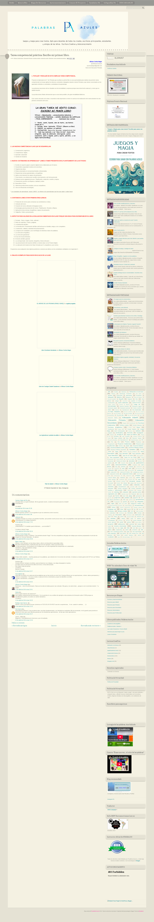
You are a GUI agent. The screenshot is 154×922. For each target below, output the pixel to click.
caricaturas (116, 468)
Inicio (54, 626)
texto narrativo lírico (134, 533)
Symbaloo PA (94, 3)
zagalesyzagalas (70, 303)
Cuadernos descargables (113, 623)
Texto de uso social (127, 455)
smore (127, 529)
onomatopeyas (111, 520)
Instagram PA (110, 799)
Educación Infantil (130, 417)
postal (121, 522)
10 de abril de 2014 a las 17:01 (24, 522)
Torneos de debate (130, 459)
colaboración (113, 472)
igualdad (125, 501)
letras (121, 509)
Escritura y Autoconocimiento (114, 599)
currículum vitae (131, 479)
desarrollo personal (120, 481)
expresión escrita (44, 58)
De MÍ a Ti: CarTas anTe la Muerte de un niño (125, 211)
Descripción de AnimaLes (120, 332)
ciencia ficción (121, 470)
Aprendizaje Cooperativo (126, 393)
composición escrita (114, 473)
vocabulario (111, 537)
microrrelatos (118, 514)
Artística (110, 395)
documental (139, 483)
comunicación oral (118, 475)
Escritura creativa (36, 58)
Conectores (124, 400)
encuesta (132, 486)
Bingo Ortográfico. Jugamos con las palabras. (125, 256)
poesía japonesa (112, 522)
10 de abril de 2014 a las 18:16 (24, 531)
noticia (123, 518)
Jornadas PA (120, 434)
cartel (129, 468)
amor (116, 462)
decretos (110, 481)
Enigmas (124, 423)
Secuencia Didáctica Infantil (117, 447)
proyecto (110, 524)
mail (132, 511)
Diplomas (117, 409)
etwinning (116, 492)
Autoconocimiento (58, 3)
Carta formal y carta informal (121, 307)
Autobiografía (119, 395)
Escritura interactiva (137, 425)
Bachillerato (139, 395)
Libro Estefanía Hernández (49, 350)
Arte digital (138, 393)
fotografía (110, 496)
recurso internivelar (120, 526)
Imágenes (110, 432)
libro (135, 509)
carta (123, 468)
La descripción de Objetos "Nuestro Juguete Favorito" (127, 324)
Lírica (109, 438)
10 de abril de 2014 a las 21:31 (24, 551)
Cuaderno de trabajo (136, 401)
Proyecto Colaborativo (125, 444)
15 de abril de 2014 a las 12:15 (24, 606)
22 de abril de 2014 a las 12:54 (24, 620)
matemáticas (113, 513)
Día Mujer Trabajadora (114, 411)
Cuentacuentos (111, 402)
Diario (109, 409)
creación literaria (112, 477)
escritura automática (122, 488)
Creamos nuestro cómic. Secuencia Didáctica (125, 367)
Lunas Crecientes (111, 634)
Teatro (116, 451)
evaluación (125, 492)
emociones (110, 486)
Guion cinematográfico (119, 431)
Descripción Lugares (137, 406)
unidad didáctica (128, 535)
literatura (111, 511)
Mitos (127, 438)
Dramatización (125, 409)
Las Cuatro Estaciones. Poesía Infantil (117, 629)
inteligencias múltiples (136, 503)
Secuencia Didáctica (138, 445)
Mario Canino (19, 541)
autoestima (134, 464)
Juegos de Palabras (131, 434)
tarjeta (128, 531)
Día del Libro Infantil (132, 415)
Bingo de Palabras (138, 397)
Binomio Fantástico (112, 399)
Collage (117, 401)
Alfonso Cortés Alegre (18, 58)
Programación (111, 444)
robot (134, 528)
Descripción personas (125, 408)
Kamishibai (116, 436)
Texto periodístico (114, 457)
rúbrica (109, 529)
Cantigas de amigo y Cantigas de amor (123, 248)
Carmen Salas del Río (21, 500)
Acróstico (116, 391)
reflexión (110, 528)
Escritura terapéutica (115, 427)
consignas (137, 475)
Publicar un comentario (18, 623)
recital (109, 526)
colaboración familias (125, 472)
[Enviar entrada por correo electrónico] (68, 58)
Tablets (109, 451)
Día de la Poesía (128, 413)
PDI (142, 440)
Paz (119, 442)
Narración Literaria (136, 438)
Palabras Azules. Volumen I (114, 626)
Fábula (138, 427)
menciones (130, 513)
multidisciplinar (138, 514)
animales (131, 462)
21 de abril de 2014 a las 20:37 (24, 614)
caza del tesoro (138, 468)
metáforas (110, 514)
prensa (129, 522)
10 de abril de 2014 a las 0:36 (23, 514)
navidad (112, 518)
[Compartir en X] (72, 58)
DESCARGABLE (112, 406)
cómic (139, 479)
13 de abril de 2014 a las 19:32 (24, 600)
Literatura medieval (137, 436)
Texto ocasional (140, 455)
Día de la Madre (117, 413)
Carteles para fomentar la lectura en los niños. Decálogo (128, 315)
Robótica (121, 445)
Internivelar (130, 432)
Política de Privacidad (112, 682)
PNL (112, 442)
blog (116, 466)
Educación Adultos (113, 417)
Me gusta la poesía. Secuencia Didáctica (124, 340)
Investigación (140, 432)
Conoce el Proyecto (77, 3)
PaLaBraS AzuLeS (95, 911)
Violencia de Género (121, 461)
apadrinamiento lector (112, 650)
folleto (140, 494)
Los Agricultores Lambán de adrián (49, 435)
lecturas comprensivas (125, 507)
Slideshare (51, 58)
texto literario (123, 533)
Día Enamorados (136, 409)
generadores (139, 496)
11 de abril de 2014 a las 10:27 (24, 571)
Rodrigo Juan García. (21, 603)
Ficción (130, 427)
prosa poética (138, 522)
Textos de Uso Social (130, 457)
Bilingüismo (128, 397)
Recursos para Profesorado (114, 613)
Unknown (18, 517)
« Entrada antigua (19, 626)
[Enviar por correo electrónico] (69, 58)
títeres (118, 535)
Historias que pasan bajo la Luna (115, 631)
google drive (117, 497)
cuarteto (130, 477)
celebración (111, 470)
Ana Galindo (18, 574)
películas (128, 520)
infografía (140, 501)
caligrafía (131, 466)
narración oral (140, 516)
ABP (109, 391)
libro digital (141, 509)
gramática (127, 497)
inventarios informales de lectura (115, 505)
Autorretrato (129, 395)
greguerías (135, 497)
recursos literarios (136, 526)
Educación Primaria (28, 58)
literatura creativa (122, 511)
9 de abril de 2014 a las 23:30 (23, 508)
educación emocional (122, 484)
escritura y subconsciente (115, 490)
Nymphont (141, 911)
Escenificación (132, 423)
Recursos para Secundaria (114, 607)
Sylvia (17, 592)
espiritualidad (130, 490)
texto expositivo (112, 533)
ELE (141, 415)
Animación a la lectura (136, 392)
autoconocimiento (121, 464)
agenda (109, 462)
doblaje (132, 483)
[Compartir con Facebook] (74, 58)
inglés (112, 503)
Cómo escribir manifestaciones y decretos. (124, 203)
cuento (138, 477)
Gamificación (111, 429)
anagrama (123, 462)
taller (142, 529)
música (122, 516)
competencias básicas (138, 472)
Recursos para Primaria (113, 604)
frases (124, 496)
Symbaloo (132, 449)
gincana (109, 497)
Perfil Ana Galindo (111, 68)
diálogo (125, 483)
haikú (124, 499)
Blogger (138, 860)
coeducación (140, 470)
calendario (123, 466)
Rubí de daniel (49, 484)
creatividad (122, 477)
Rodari (127, 445)
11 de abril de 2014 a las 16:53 (24, 581)
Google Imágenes (132, 429)
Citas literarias (111, 647)
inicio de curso (123, 503)
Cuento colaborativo (123, 402)
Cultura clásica (111, 404)
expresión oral (112, 494)
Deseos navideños (137, 408)
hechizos (131, 499)
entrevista (110, 488)
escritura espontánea (136, 488)
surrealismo (134, 529)
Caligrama (130, 399)
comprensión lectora (127, 473)
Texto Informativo (123, 453)
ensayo (139, 486)
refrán (116, 528)
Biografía (121, 399)
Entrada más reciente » (91, 626)
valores (139, 535)
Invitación (112, 434)
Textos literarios (119, 459)
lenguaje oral (112, 509)
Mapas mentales (118, 438)
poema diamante (137, 520)
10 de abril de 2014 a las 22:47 (24, 559)
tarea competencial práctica (60, 58)
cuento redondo (112, 479)
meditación (121, 512)
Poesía (127, 442)
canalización (139, 466)
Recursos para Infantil (113, 602)
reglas (121, 528)
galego (130, 496)
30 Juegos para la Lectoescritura (122, 299)
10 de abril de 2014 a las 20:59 (24, 539)
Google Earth (121, 429)
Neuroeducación (124, 440)
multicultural (129, 514)
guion (142, 497)
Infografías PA (110, 3)
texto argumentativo (137, 531)
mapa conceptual (139, 511)
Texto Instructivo (136, 453)
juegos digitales (128, 505)
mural (109, 516)
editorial (110, 484)
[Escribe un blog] (71, 58)
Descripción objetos (112, 408)
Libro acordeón (126, 436)
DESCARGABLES (126, 3)
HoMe (11, 3)
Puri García (18, 609)
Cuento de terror (136, 402)
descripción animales (135, 481)
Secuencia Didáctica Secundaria (118, 449)
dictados (118, 483)
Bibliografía (111, 397)
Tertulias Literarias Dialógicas (130, 451)
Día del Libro (120, 415)
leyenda (129, 509)
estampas (139, 490)
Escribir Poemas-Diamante (120, 282)
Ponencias (138, 442)
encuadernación (122, 486)
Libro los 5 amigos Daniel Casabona (49, 386)
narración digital (130, 516)
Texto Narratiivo (113, 455)
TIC (141, 449)
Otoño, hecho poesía (119, 230)
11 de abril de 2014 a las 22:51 (24, 589)
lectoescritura (139, 505)
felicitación (133, 494)
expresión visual (124, 494)
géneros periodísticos (114, 499)
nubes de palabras (135, 518)
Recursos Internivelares (113, 610)
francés (117, 496)
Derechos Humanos (124, 406)
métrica (115, 516)
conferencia (128, 475)
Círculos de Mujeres (124, 404)
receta (139, 524)
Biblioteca (119, 397)
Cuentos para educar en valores (122, 349)
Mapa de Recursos (38, 3)
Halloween (138, 431)
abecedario (132, 461)
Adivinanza (123, 391)
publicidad (131, 524)
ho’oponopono (117, 501)
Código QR (137, 404)
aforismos (140, 461)
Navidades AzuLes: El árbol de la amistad (124, 264)
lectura (113, 507)
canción (109, 468)
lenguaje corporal (137, 507)
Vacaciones (110, 461)
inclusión (132, 501)
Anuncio (113, 393)
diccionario (110, 483)
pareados (120, 520)
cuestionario (121, 479)
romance (140, 528)
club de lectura (131, 470)
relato (128, 528)
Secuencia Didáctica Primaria (135, 447)
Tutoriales (139, 459)
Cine (136, 399)
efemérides (137, 484)
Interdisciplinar (119, 432)
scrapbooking (119, 529)
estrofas (109, 492)
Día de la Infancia (128, 411)
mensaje (139, 513)
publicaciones (121, 524)
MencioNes (22, 3)
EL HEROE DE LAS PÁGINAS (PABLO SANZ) (50, 303)
